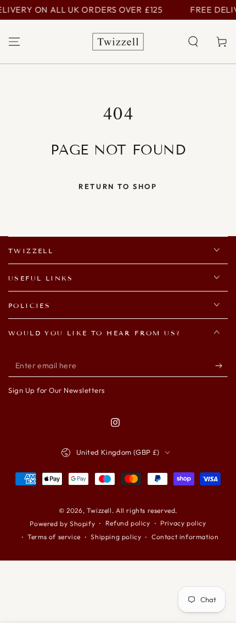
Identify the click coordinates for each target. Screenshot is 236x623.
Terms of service (54, 537)
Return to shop (117, 186)
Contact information (184, 537)
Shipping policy (116, 537)
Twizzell (99, 510)
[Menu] (14, 41)
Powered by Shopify (62, 523)
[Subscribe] (221, 366)
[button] (193, 41)
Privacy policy (183, 523)
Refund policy (127, 523)
